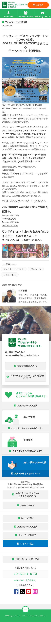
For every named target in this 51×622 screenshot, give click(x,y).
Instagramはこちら (10, 215)
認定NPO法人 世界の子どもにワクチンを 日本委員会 (15, 4)
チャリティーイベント (14, 269)
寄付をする (38, 5)
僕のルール (36, 269)
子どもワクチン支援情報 (16, 22)
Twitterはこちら (9, 219)
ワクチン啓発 (10, 275)
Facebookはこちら (10, 222)
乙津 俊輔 (23, 290)
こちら (39, 201)
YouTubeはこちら (10, 225)
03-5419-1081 (25, 574)
